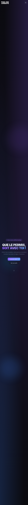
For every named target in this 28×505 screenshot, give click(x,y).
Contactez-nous (13, 259)
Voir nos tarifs (14, 263)
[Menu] (25, 2)
